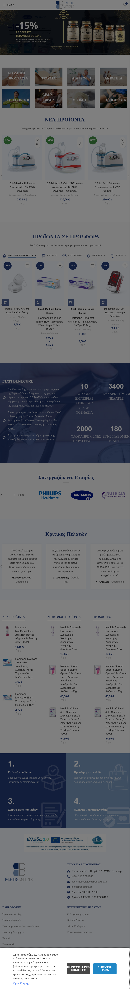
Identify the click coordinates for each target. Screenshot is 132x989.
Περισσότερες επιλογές (78, 968)
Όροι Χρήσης (21, 983)
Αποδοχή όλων (105, 968)
